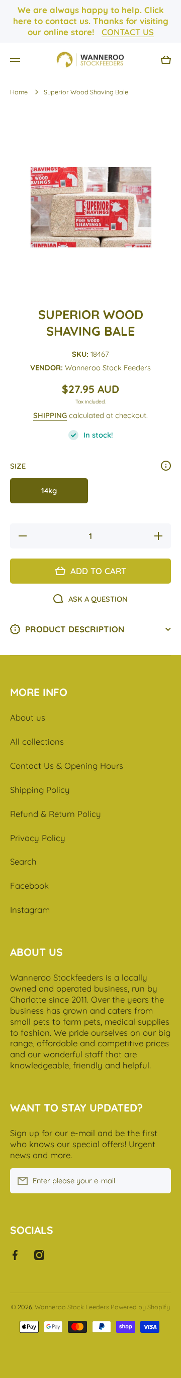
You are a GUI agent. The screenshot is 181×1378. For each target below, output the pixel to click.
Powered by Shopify (140, 1307)
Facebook (29, 885)
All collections (37, 741)
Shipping (50, 415)
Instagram (30, 909)
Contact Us (128, 32)
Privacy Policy (37, 838)
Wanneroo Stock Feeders (72, 1307)
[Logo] (90, 60)
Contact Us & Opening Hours (66, 765)
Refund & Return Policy (55, 813)
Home (19, 92)
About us (27, 717)
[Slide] (166, 466)
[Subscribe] (158, 1180)
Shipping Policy (40, 789)
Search (23, 861)
